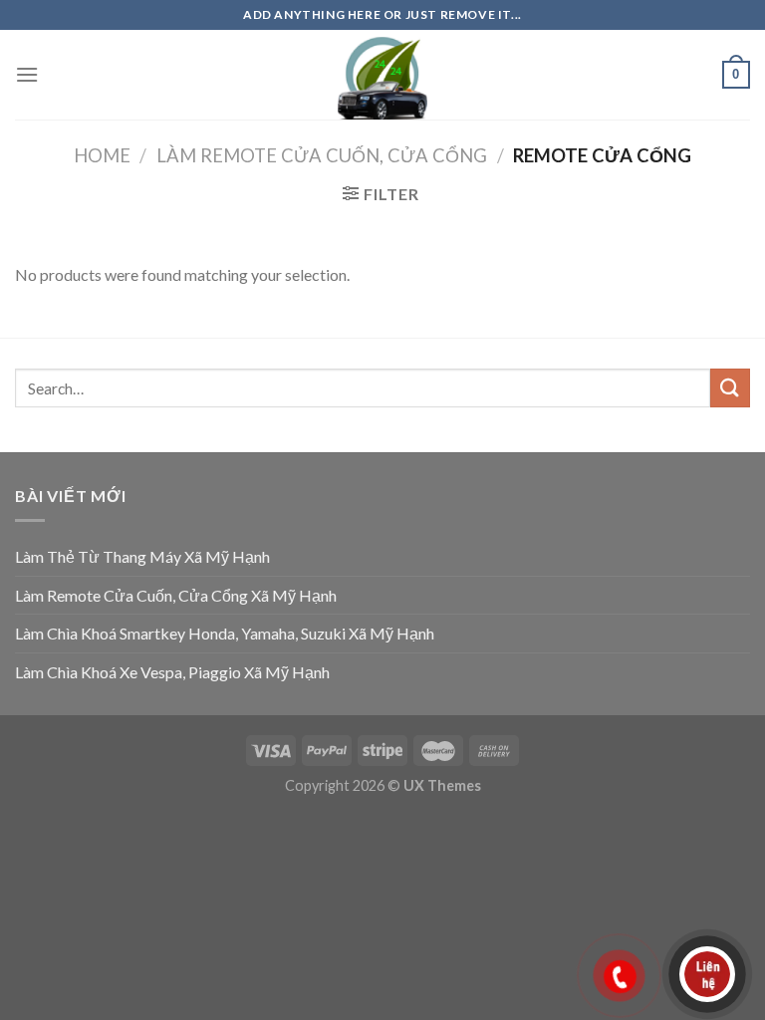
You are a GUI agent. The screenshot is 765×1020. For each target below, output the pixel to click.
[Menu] (27, 74)
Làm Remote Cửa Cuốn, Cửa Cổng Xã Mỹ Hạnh (176, 595)
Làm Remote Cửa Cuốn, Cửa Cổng (321, 155)
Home (102, 155)
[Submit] (730, 388)
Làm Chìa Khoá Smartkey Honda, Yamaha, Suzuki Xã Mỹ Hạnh (224, 633)
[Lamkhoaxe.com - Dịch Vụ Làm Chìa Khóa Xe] (382, 75)
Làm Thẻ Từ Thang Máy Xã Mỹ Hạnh (142, 556)
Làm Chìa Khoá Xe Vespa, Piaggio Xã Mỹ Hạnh (172, 671)
